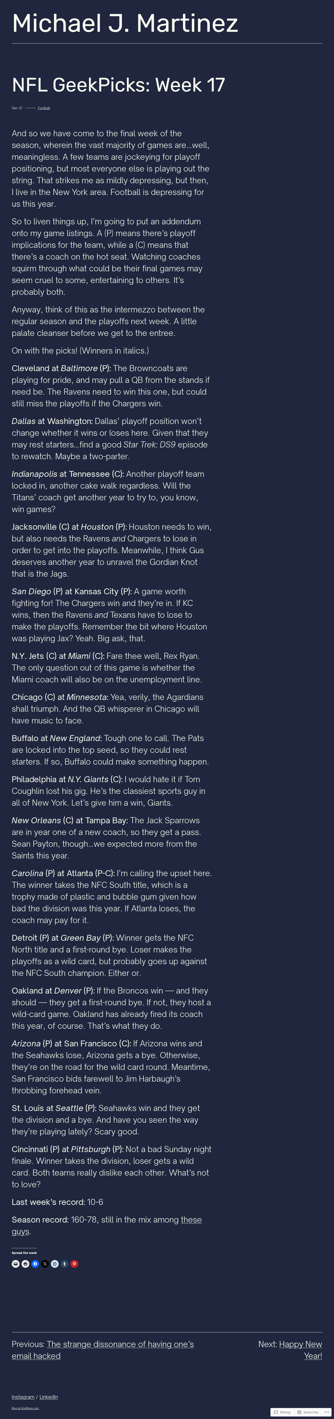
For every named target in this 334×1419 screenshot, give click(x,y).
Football (44, 108)
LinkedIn (49, 1397)
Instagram (23, 1397)
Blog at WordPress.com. (25, 1408)
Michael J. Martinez (125, 23)
